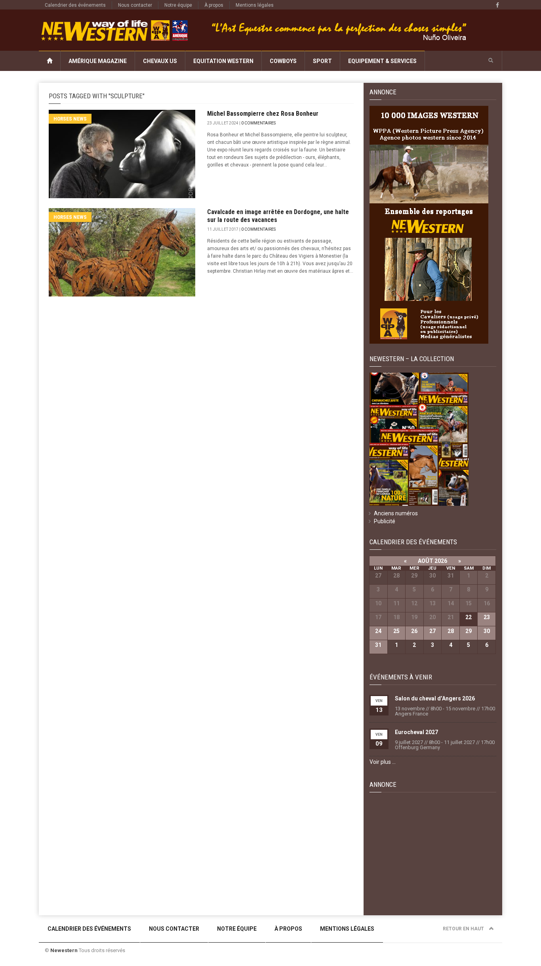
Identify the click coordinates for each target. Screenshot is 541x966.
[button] (491, 61)
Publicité (384, 521)
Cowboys (283, 61)
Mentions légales (255, 5)
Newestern (64, 950)
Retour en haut (464, 929)
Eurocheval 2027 (416, 732)
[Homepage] (49, 61)
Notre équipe (178, 5)
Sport (322, 61)
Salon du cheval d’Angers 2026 (435, 698)
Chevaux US (160, 61)
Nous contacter (135, 5)
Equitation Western (223, 61)
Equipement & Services (382, 61)
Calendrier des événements (75, 5)
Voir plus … (383, 762)
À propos (213, 5)
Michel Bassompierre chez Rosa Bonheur (262, 113)
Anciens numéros (396, 513)
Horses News (70, 119)
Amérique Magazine (98, 61)
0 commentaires (258, 123)
